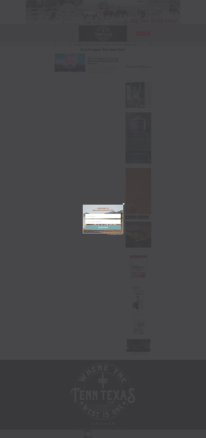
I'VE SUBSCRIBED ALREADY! (115, 234)
